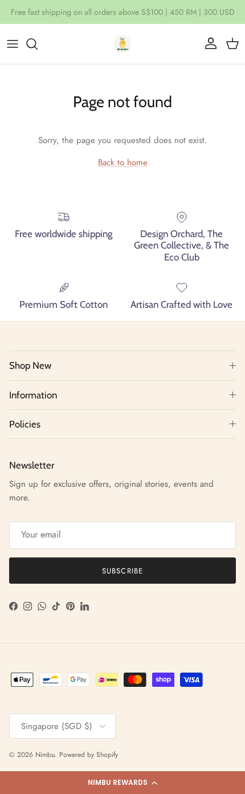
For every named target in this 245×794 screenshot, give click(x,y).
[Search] (37, 43)
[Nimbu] (122, 44)
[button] (122, 782)
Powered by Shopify (88, 755)
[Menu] (12, 43)
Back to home (123, 162)
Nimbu (45, 755)
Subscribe (122, 570)
